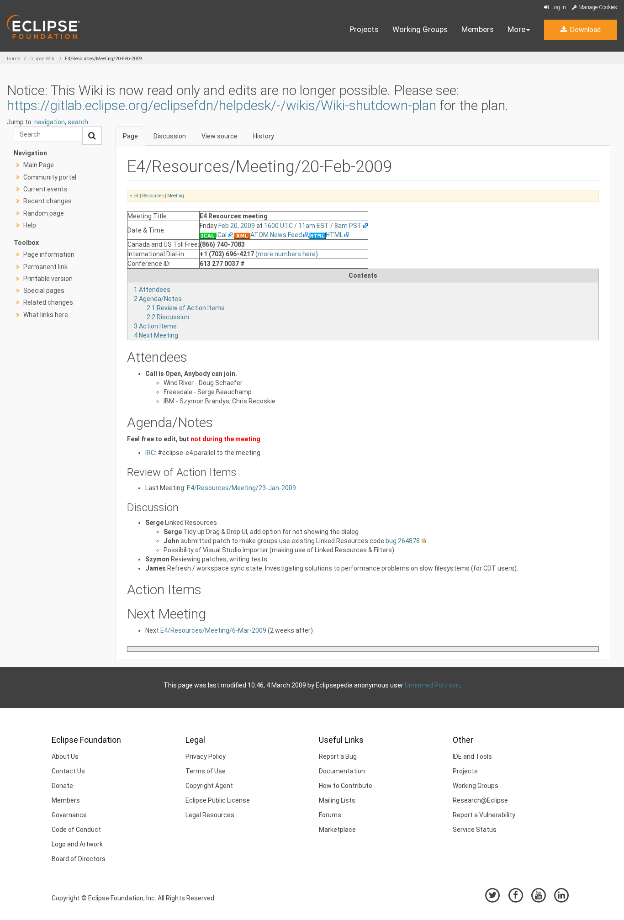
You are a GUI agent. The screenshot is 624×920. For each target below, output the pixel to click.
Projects (364, 29)
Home (13, 59)
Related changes (48, 302)
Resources (153, 195)
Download (584, 30)
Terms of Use (205, 771)
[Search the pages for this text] (92, 136)
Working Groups (420, 29)
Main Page (38, 165)
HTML (334, 234)
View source (219, 136)
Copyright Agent (209, 785)
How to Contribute (345, 785)
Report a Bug (338, 756)
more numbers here (287, 254)
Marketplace (337, 829)
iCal (221, 234)
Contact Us (68, 771)
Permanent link (45, 266)
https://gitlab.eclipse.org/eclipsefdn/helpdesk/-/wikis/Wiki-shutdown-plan (221, 105)
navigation (49, 122)
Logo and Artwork (77, 844)
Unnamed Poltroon (432, 685)
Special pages (43, 290)
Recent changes (47, 201)
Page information (48, 254)
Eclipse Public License (217, 800)
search (78, 122)
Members (477, 29)
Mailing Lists (337, 800)
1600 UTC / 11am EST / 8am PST (313, 225)
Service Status (475, 829)
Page (130, 136)
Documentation (342, 771)
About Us (65, 756)
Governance (69, 815)
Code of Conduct (76, 829)
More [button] (516, 29)
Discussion (169, 136)
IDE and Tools (472, 756)
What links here (45, 314)
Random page (43, 213)
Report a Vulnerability (484, 815)
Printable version (48, 278)
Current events (45, 189)
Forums (330, 815)
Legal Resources (209, 815)
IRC (150, 452)
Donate (62, 785)
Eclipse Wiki (42, 59)
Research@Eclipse (480, 800)
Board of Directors (79, 858)
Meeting (175, 195)
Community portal (49, 177)
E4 (136, 195)
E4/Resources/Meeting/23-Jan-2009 (241, 488)
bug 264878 (403, 541)
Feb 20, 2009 (236, 225)
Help (29, 225)
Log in (558, 7)
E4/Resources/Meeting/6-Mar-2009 (213, 630)
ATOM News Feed (276, 234)
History (263, 136)
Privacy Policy (205, 756)
